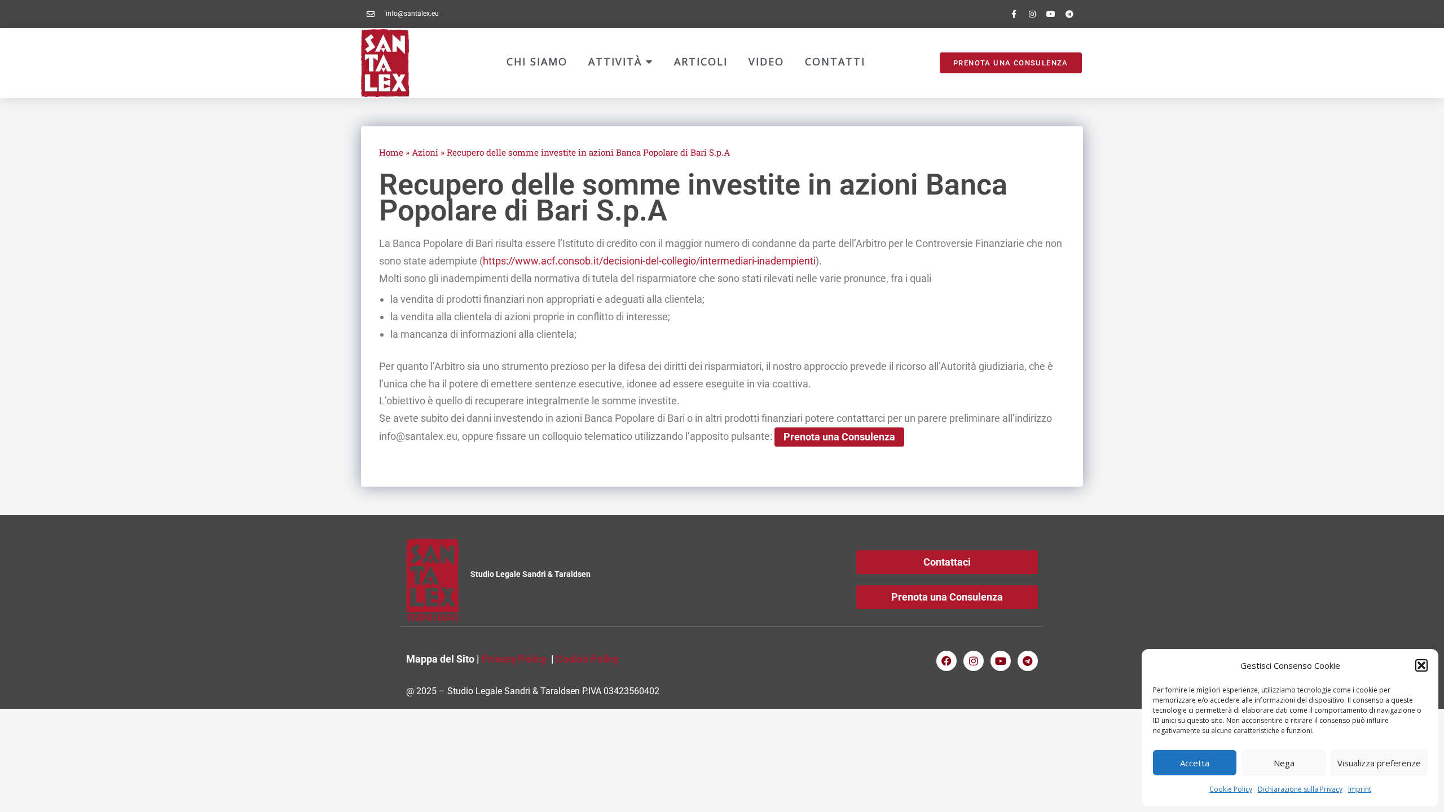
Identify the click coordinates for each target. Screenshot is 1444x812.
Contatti (835, 61)
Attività (617, 61)
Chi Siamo (537, 61)
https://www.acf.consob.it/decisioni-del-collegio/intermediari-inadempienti (649, 261)
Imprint (1359, 789)
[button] (1421, 665)
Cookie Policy (1230, 789)
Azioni (425, 152)
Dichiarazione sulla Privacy (1300, 789)
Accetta (1194, 763)
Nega (1284, 763)
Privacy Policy (514, 659)
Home (391, 152)
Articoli (701, 61)
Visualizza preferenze (1379, 763)
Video (766, 61)
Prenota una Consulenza (839, 437)
